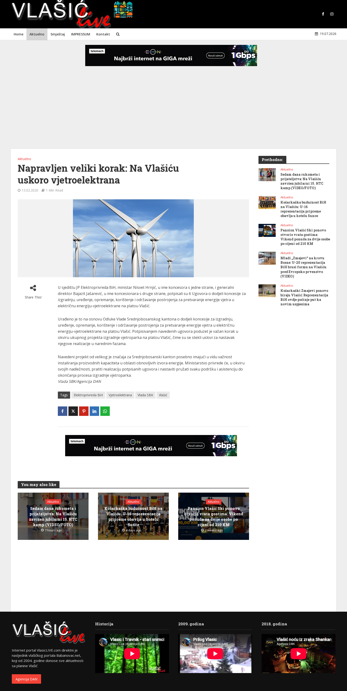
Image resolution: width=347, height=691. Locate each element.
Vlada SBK (145, 395)
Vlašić (163, 395)
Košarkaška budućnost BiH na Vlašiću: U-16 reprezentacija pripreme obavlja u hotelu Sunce (133, 516)
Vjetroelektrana (120, 395)
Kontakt (103, 34)
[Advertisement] (173, 111)
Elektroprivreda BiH (88, 395)
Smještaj (58, 34)
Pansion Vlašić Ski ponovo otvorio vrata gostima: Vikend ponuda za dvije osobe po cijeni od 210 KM (213, 516)
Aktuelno (37, 34)
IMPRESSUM (80, 34)
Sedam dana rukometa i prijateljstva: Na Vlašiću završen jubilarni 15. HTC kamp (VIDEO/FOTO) (53, 516)
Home (18, 34)
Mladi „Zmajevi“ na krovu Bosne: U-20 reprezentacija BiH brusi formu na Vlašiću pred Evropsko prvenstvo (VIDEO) (303, 267)
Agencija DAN (26, 679)
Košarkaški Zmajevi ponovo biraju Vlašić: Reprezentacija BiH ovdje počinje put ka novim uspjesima (304, 297)
